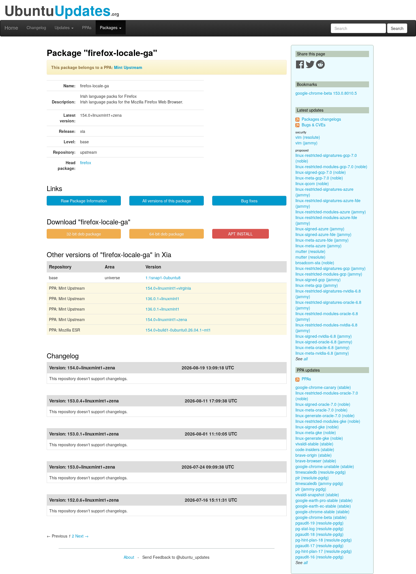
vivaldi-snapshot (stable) (317, 494)
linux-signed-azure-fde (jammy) (323, 234)
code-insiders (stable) (314, 449)
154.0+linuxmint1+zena (166, 319)
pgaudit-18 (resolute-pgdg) (319, 534)
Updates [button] (63, 27)
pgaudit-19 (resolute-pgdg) (319, 523)
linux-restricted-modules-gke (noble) (327, 421)
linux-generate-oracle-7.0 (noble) (325, 415)
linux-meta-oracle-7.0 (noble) (321, 410)
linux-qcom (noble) (312, 183)
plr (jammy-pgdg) (310, 489)
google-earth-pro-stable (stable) (324, 500)
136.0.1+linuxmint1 (162, 298)
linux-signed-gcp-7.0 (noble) (320, 172)
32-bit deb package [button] (84, 234)
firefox (85, 162)
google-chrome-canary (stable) (323, 387)
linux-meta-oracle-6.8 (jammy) (322, 347)
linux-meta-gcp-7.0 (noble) (319, 178)
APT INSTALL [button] (240, 234)
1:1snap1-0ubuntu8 (163, 277)
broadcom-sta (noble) (314, 262)
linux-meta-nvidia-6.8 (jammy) (322, 353)
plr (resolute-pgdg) (312, 477)
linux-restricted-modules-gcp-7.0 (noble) (331, 166)
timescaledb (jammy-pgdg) (319, 483)
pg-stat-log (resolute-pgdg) (319, 528)
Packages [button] (109, 27)
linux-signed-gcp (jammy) (318, 279)
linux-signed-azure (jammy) (319, 228)
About (129, 557)
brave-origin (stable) (313, 455)
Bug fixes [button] (249, 200)
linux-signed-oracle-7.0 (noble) (322, 404)
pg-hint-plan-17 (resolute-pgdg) (323, 551)
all (306, 358)
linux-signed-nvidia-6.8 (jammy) (323, 336)
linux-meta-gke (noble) (315, 432)
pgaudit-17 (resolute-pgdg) (319, 545)
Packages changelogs (321, 119)
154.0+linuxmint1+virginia (168, 288)
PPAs (86, 27)
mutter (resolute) (310, 251)
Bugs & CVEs (313, 124)
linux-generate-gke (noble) (319, 438)
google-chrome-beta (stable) (321, 517)
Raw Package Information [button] (84, 200)
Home (11, 27)
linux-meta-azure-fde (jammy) (322, 240)
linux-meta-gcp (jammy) (316, 285)
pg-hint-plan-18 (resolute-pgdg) (323, 540)
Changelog (36, 27)
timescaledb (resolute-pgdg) (320, 472)
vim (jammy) (306, 143)
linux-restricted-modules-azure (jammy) (330, 212)
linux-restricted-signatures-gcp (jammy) (330, 268)
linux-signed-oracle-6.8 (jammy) (323, 342)
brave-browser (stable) (315, 460)
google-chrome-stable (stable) (322, 511)
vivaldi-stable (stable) (314, 444)
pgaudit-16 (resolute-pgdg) (319, 557)
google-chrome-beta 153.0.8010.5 (326, 93)
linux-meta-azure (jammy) (318, 245)
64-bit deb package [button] (166, 234)
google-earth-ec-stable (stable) (323, 506)
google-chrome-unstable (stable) (324, 466)
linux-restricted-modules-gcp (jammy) (328, 274)
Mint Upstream (128, 67)
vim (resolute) (307, 137)
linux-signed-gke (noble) (317, 427)
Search (397, 28)
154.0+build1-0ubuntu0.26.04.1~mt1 (178, 330)
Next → (82, 536)
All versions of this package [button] (166, 200)
